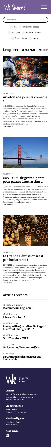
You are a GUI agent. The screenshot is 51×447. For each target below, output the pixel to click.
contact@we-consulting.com (20, 397)
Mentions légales (14, 422)
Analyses (16, 32)
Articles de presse (31, 27)
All (15, 27)
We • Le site (11, 409)
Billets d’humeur (34, 32)
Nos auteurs (12, 425)
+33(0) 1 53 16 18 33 (15, 400)
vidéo (35, 38)
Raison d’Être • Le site (16, 412)
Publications (21, 38)
